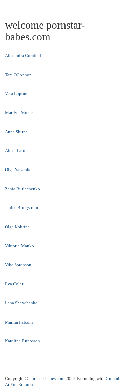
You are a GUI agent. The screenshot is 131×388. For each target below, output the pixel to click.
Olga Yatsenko (18, 169)
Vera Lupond (17, 93)
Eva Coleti (15, 283)
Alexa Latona (17, 150)
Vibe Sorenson (18, 265)
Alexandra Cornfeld (23, 55)
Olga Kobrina (17, 226)
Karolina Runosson (22, 340)
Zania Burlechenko (22, 188)
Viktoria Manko (19, 245)
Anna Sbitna (16, 131)
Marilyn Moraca (20, 112)
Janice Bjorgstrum (21, 207)
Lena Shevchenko (21, 302)
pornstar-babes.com (46, 378)
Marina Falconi (19, 322)
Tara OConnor (18, 74)
